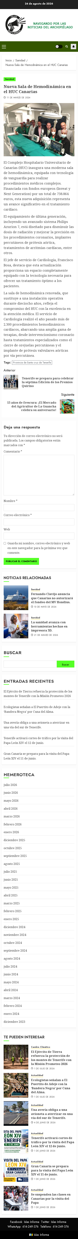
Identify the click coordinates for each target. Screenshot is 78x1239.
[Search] (66, 46)
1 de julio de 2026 (44, 1068)
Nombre (10, 501)
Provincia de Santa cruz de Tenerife (32, 362)
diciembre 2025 (14, 840)
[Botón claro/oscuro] (59, 46)
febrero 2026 (13, 824)
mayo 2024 (11, 982)
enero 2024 (11, 1014)
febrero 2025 (13, 911)
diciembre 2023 (14, 1022)
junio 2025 (11, 880)
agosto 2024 (12, 958)
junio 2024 (11, 974)
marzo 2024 (12, 998)
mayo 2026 (11, 801)
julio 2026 (10, 785)
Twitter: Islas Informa (53, 1222)
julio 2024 (10, 966)
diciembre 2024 (14, 927)
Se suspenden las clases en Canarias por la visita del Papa (51, 1198)
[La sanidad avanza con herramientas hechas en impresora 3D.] (16, 626)
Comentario (13, 451)
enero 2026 (11, 832)
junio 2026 (11, 793)
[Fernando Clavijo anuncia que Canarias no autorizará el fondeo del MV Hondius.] (16, 597)
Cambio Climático (40, 1047)
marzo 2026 (12, 816)
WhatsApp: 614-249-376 (23, 1227)
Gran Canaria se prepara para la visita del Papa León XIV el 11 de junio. (52, 1170)
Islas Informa (41, 1235)
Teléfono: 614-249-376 (54, 1227)
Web (7, 529)
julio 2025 (10, 872)
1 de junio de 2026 (44, 1151)
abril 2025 (11, 895)
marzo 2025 (12, 903)
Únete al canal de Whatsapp (73, 46)
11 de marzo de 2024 (18, 97)
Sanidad (9, 79)
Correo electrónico (18, 515)
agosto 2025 (12, 864)
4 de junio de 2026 (45, 1122)
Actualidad (37, 1075)
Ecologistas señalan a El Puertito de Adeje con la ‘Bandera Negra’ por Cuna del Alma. (50, 1086)
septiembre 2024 (15, 951)
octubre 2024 (13, 943)
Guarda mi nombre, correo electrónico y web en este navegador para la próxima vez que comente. (38, 547)
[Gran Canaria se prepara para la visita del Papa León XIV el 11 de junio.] (16, 1170)
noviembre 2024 (15, 935)
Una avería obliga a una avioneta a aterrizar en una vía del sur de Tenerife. (52, 1114)
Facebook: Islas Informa (24, 1222)
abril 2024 (11, 990)
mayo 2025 (11, 888)
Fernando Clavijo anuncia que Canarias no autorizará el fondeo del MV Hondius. (52, 598)
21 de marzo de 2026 (46, 635)
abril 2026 (11, 809)
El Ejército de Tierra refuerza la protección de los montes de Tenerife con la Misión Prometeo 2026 (38, 693)
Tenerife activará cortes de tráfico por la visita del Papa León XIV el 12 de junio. (52, 1142)
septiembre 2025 (15, 856)
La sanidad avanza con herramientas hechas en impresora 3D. (49, 626)
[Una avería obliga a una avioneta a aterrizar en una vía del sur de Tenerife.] (16, 1113)
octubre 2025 (13, 848)
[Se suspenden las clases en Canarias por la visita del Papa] (16, 1198)
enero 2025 (11, 919)
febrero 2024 (13, 1006)
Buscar (12, 652)
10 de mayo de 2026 (45, 607)
